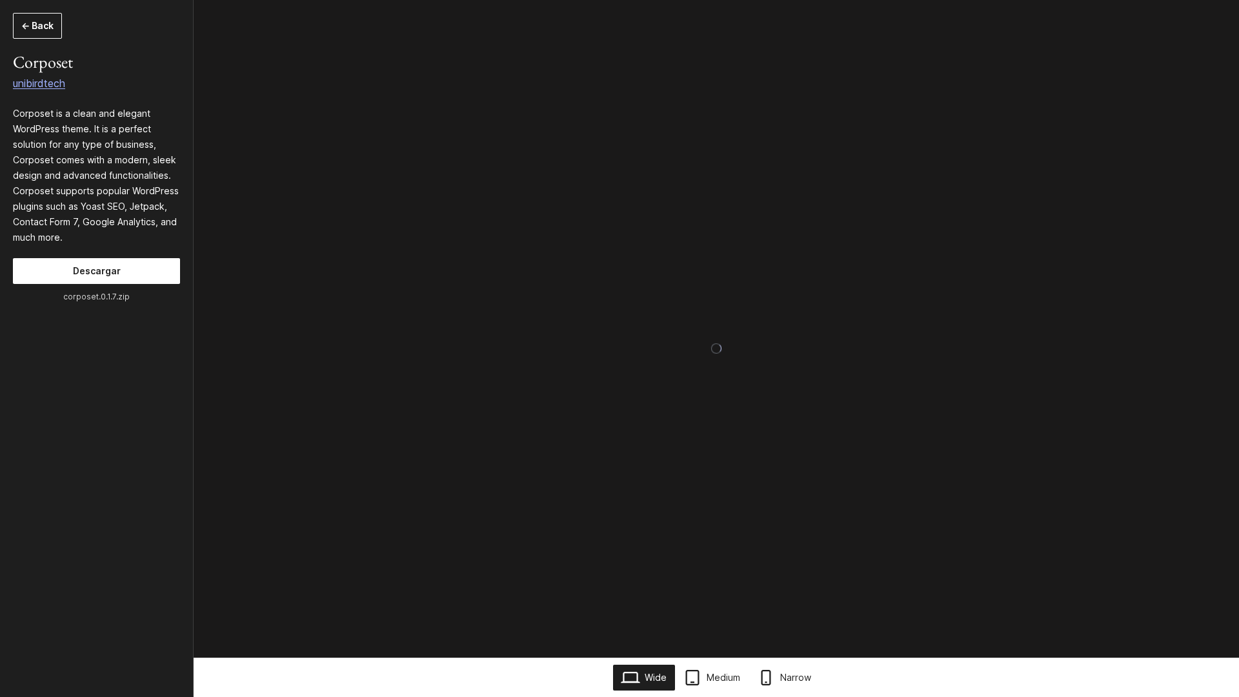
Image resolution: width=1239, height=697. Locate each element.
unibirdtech (39, 83)
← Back (37, 25)
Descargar (97, 270)
